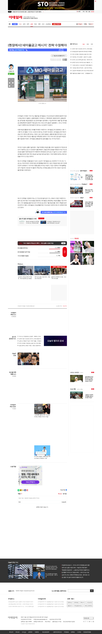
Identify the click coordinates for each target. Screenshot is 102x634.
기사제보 (79, 632)
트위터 (12, 79)
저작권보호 (66, 632)
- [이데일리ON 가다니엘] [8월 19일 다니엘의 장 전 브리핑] (50, 606)
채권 (35, 24)
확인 (92, 590)
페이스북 (9, 79)
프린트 (12, 82)
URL (12, 86)
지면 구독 (65, 306)
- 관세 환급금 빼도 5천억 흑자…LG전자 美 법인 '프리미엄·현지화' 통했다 (21, 604)
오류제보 (73, 632)
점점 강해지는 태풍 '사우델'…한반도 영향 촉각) (29, 345)
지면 (86, 11)
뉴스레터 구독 (59, 306)
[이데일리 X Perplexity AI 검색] (37, 50)
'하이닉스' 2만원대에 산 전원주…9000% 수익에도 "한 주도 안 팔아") (34, 336)
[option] (38, 12)
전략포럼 (76, 602)
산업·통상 (48, 24)
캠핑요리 (70, 605)
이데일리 (23, 17)
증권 (88, 44)
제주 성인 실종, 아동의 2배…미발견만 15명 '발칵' (74, 567)
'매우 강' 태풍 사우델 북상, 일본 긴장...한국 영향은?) (30, 343)
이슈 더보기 (41, 218)
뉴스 (84, 44)
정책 (28, 24)
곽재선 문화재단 (88, 605)
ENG (79, 11)
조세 (43, 24)
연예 (92, 44)
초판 (89, 11)
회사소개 (11, 632)
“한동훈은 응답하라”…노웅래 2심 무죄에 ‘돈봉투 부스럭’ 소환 (77, 570)
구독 (83, 11)
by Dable (14, 376)
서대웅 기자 (11, 71)
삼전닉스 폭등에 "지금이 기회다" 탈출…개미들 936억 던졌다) (32, 341)
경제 (24, 24)
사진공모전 (89, 602)
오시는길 (24, 632)
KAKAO (9, 86)
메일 (9, 82)
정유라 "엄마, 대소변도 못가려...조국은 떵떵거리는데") (31, 338)
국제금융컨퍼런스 (78, 605)
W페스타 (82, 602)
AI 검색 (14, 24)
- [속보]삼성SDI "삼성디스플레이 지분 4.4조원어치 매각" (20, 601)
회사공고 (17, 632)
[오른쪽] (38, 353)
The (90, 24)
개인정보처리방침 (87, 632)
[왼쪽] (37, 353)
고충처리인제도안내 (57, 632)
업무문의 (30, 632)
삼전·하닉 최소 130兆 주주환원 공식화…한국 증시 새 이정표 (77, 575)
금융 (31, 24)
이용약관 (37, 632)
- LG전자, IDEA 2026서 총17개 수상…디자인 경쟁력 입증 (21, 606)
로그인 (92, 11)
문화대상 (70, 602)
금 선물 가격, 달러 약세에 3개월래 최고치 (72, 577)
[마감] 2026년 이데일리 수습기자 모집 (24, 590)
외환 (39, 24)
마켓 (85, 24)
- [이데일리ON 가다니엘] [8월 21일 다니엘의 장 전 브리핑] (50, 601)
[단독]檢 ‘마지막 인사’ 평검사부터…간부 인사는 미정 (75, 572)
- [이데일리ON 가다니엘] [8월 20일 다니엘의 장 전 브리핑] (50, 604)
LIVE (10, 11)
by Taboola (14, 316)
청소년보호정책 (45, 632)
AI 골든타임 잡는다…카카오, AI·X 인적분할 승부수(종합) (76, 565)
